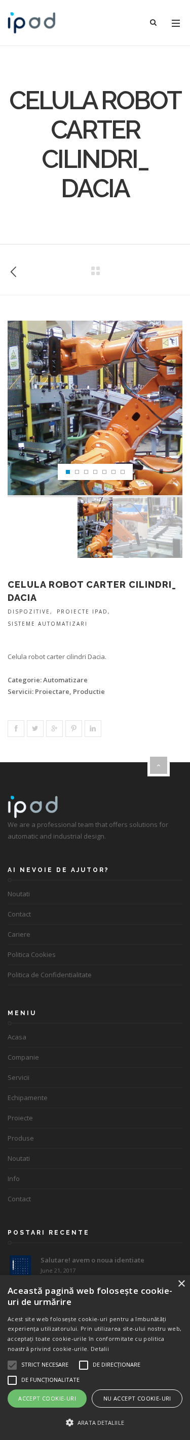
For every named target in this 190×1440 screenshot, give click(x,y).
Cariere (19, 934)
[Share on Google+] (54, 728)
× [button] (181, 1284)
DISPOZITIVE (29, 611)
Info (14, 1178)
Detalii (100, 1348)
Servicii (18, 1077)
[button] (95, 1422)
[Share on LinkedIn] (93, 728)
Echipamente (28, 1097)
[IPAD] (32, 23)
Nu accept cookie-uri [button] (137, 1398)
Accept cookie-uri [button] (47, 1398)
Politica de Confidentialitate (50, 974)
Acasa (17, 1036)
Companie (23, 1057)
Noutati (19, 893)
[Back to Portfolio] (95, 271)
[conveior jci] (14, 270)
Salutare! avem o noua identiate (92, 1259)
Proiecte (20, 1117)
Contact (19, 914)
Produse (21, 1138)
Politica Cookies (32, 954)
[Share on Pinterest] (73, 728)
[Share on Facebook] (16, 728)
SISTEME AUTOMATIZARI (48, 623)
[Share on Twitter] (35, 728)
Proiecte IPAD (82, 611)
